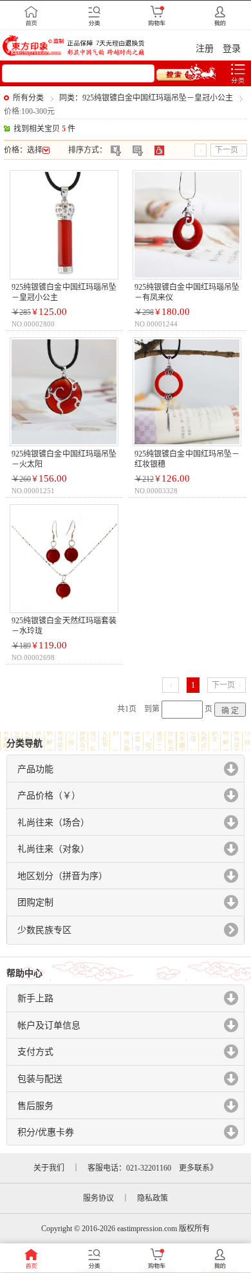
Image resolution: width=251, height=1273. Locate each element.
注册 (205, 48)
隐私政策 (152, 1198)
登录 (232, 48)
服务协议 (98, 1198)
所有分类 (28, 97)
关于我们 (48, 1168)
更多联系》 (198, 1168)
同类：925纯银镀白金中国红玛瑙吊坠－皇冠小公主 (146, 97)
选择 (34, 150)
